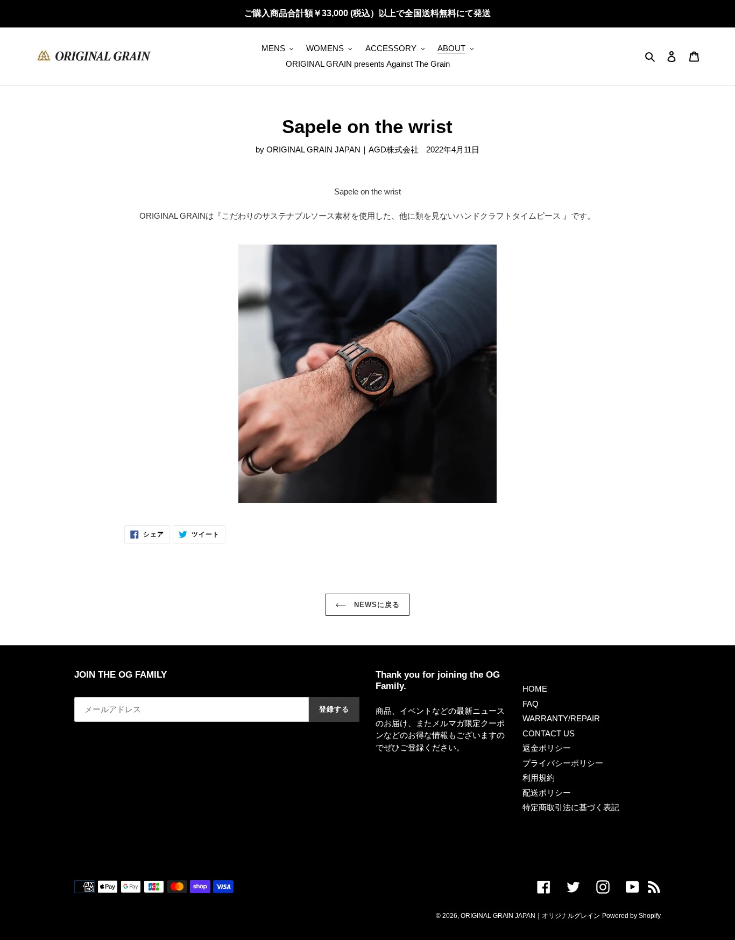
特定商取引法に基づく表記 (570, 807)
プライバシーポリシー (562, 763)
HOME (534, 688)
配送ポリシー (546, 792)
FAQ (530, 703)
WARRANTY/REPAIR (561, 718)
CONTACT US (548, 733)
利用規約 (538, 777)
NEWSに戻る (375, 605)
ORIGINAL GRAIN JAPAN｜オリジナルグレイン (530, 916)
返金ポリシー (546, 748)
